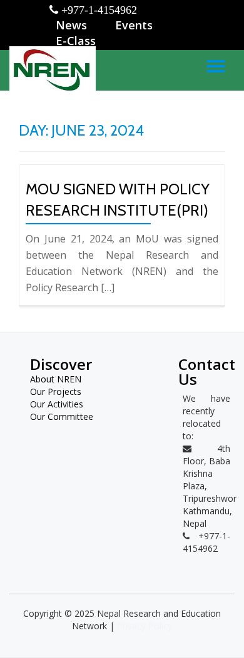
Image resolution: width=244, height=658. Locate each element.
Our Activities (56, 404)
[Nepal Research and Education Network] (54, 69)
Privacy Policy (144, 626)
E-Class (76, 40)
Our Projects (55, 391)
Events (134, 24)
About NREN (55, 379)
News (71, 24)
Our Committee (61, 416)
